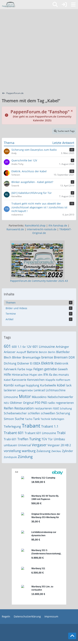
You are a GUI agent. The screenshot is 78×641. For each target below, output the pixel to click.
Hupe (33, 375)
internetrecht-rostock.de (41, 229)
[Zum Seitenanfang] (72, 636)
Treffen (22, 439)
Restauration (24, 408)
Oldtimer (16, 403)
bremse (47, 357)
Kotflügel (20, 385)
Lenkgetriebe (25, 390)
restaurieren (43, 408)
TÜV (44, 439)
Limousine (11, 397)
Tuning (35, 438)
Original (28, 403)
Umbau (59, 439)
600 (14, 347)
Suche (19, 419)
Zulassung (43, 451)
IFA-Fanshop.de (57, 225)
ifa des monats (59, 375)
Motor (25, 396)
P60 (44, 402)
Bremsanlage (31, 357)
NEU (6, 403)
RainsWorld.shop (35, 225)
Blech (7, 357)
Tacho (28, 419)
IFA (45, 374)
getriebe (50, 369)
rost (56, 408)
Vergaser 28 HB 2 (59, 445)
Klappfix (50, 380)
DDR (72, 357)
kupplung (32, 385)
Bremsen (61, 357)
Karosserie (19, 380)
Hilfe (7, 374)
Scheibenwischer (15, 413)
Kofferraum (63, 380)
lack (68, 385)
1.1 (20, 347)
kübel (61, 385)
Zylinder (67, 451)
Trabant (31, 425)
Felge (29, 369)
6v (24, 347)
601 (7, 346)
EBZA (36, 363)
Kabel (7, 380)
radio (51, 403)
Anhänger (62, 347)
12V (29, 347)
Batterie (32, 352)
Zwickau (56, 451)
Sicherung (63, 413)
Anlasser (10, 352)
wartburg (29, 451)
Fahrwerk (10, 369)
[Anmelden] (64, 4)
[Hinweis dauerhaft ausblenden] (72, 110)
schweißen (48, 413)
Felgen (38, 369)
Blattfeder (63, 352)
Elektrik (47, 363)
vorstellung (12, 451)
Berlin (51, 352)
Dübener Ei (24, 363)
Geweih (63, 369)
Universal (24, 445)
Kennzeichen (36, 380)
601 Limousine (43, 346)
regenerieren (65, 403)
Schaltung (66, 408)
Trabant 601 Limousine (40, 433)
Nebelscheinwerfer (60, 397)
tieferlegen (57, 419)
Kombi (9, 385)
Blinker (17, 357)
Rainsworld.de (15, 229)
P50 (37, 402)
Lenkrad (39, 390)
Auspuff (21, 352)
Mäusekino (39, 397)
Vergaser (39, 444)
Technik (45, 419)
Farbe (21, 369)
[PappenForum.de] (8, 4)
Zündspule (10, 457)
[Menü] (73, 4)
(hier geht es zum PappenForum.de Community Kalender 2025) (41, 116)
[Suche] (55, 4)
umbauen (10, 445)
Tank (36, 419)
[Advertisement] (39, 50)
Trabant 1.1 (49, 426)
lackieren (10, 390)
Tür (50, 439)
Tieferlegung (12, 426)
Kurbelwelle (48, 385)
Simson (9, 419)
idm (40, 374)
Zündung (25, 456)
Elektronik (61, 363)
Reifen (8, 408)
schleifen (34, 413)
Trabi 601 (10, 439)
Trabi (61, 432)
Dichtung (10, 363)
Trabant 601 (14, 432)
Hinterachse (20, 375)
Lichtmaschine (55, 390)
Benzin (43, 352)
